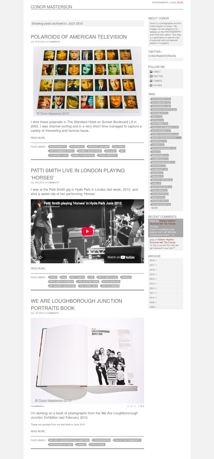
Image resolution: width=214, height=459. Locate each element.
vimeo (156, 71)
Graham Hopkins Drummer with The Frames (163, 222)
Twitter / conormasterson (162, 54)
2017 (153, 264)
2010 (153, 297)
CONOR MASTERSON (51, 7)
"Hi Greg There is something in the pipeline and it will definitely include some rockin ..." (163, 231)
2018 (153, 260)
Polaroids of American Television (79, 36)
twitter (158, 76)
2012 (153, 288)
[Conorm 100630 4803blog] (87, 361)
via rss (157, 85)
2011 (153, 292)
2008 (153, 306)
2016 (153, 269)
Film (173, 2)
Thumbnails (37, 406)
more (154, 208)
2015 (153, 274)
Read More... (39, 137)
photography (160, 2)
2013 (153, 283)
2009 (153, 302)
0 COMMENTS (53, 41)
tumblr (157, 80)
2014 (153, 278)
